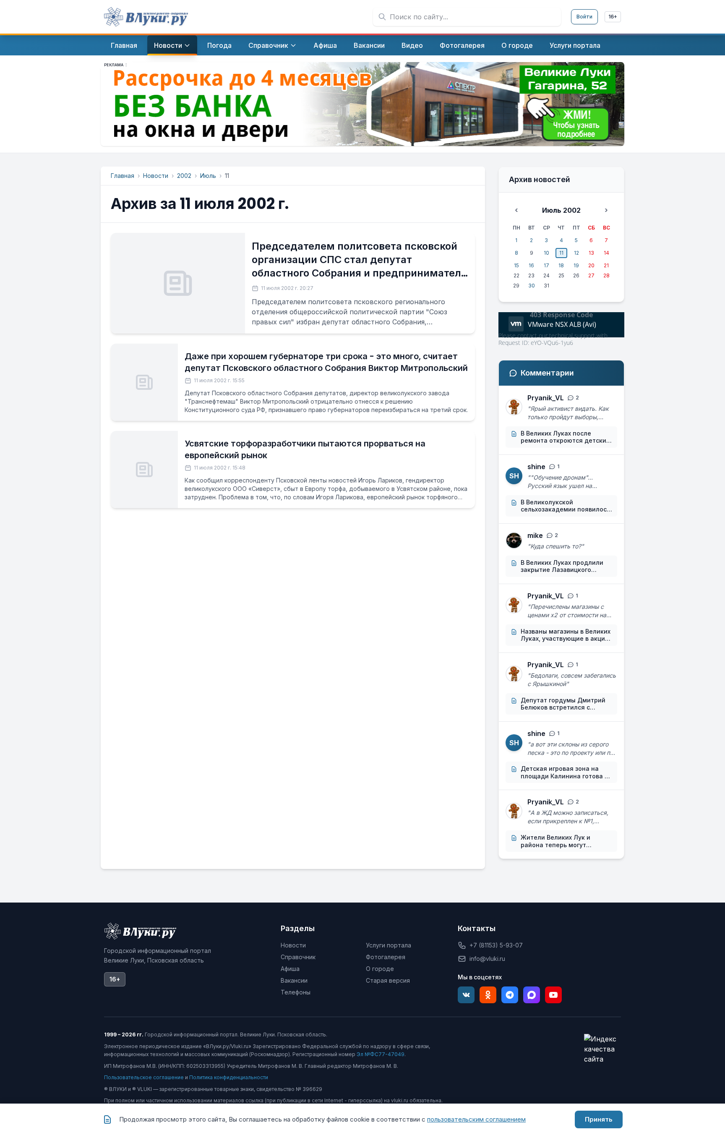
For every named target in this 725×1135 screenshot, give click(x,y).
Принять (599, 1119)
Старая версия (388, 980)
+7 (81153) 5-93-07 (496, 945)
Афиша (290, 968)
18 (561, 265)
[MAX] (531, 994)
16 (531, 265)
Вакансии (294, 980)
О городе (380, 968)
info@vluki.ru (487, 958)
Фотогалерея (385, 956)
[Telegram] (509, 994)
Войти (584, 16)
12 (576, 253)
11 (561, 253)
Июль (208, 175)
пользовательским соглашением (476, 1119)
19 (576, 265)
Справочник (298, 956)
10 (546, 253)
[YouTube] (553, 994)
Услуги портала (388, 945)
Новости (155, 175)
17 (546, 265)
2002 (184, 175)
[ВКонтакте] (466, 994)
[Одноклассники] (488, 994)
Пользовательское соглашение (144, 1077)
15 (516, 265)
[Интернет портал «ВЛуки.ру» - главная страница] (146, 17)
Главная (122, 175)
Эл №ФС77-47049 (380, 1054)
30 (531, 285)
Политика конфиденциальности (228, 1077)
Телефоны (295, 992)
